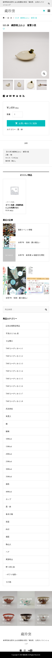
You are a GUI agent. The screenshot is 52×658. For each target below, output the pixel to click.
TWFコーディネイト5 (14, 379)
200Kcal (9, 454)
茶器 (7, 522)
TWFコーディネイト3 (14, 364)
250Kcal (9, 461)
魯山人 (8, 544)
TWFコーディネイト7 (14, 394)
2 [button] (26, 292)
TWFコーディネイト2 (14, 356)
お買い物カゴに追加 (28, 123)
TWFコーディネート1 (14, 348)
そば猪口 (9, 341)
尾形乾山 (9, 559)
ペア (7, 552)
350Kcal (9, 477)
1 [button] (23, 292)
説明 (26, 143)
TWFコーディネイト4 (14, 371)
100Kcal (9, 439)
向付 (7, 529)
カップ (8, 499)
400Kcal (9, 492)
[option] (26, 284)
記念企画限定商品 (13, 326)
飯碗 (7, 431)
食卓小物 (9, 514)
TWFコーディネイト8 (14, 401)
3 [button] (28, 292)
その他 (8, 582)
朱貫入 (8, 416)
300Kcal (9, 469)
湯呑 (7, 484)
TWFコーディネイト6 (14, 386)
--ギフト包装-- (11, 574)
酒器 (7, 537)
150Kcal (9, 446)
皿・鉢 (20, 129)
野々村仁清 (10, 567)
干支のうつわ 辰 (12, 333)
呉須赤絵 (9, 409)
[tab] (26, 143)
